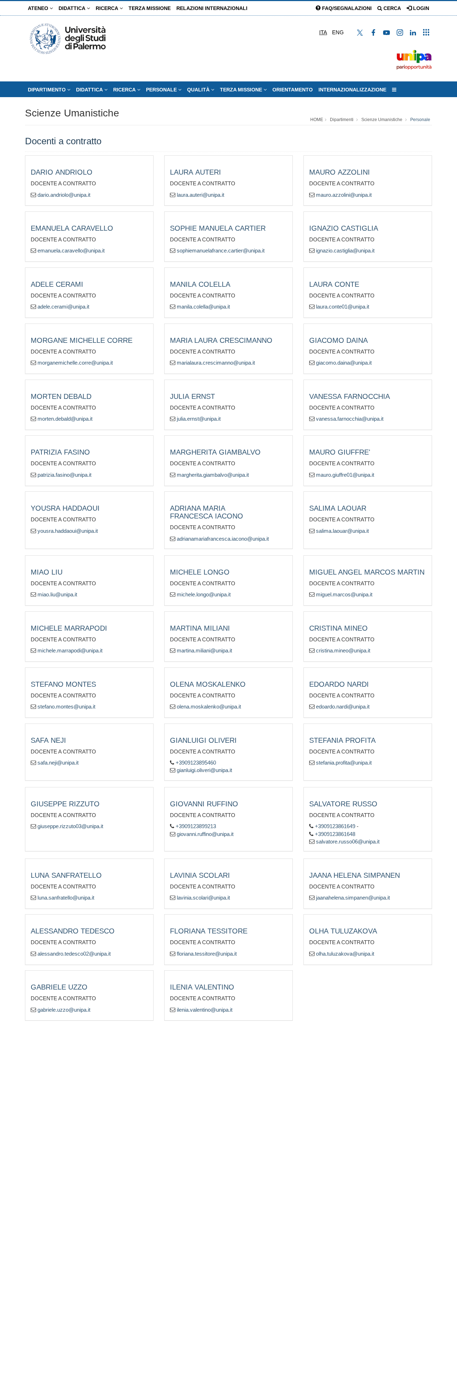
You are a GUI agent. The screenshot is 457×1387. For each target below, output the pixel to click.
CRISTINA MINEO (338, 628)
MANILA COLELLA (200, 284)
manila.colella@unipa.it (203, 307)
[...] (394, 89)
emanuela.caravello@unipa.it (71, 250)
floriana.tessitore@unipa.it (207, 954)
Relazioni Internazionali (211, 8)
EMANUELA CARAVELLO (72, 228)
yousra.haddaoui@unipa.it (67, 531)
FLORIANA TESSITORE (208, 931)
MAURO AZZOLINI (339, 172)
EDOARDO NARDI (339, 684)
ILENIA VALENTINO (202, 987)
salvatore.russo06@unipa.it (348, 841)
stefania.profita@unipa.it (344, 763)
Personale (162, 89)
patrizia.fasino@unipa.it (64, 475)
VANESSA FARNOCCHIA (349, 396)
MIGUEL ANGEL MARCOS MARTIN (367, 572)
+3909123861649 (335, 826)
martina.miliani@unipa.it (204, 650)
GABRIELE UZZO (59, 987)
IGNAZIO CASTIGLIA (343, 228)
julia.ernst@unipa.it (199, 419)
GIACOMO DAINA (338, 340)
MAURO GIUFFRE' (339, 452)
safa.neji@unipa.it (58, 763)
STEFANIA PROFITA (342, 740)
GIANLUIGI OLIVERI (203, 740)
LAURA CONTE (334, 284)
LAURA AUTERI (195, 172)
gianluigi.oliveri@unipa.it (204, 770)
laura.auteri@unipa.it (200, 195)
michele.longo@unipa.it (204, 594)
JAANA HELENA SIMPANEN (354, 875)
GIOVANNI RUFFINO (204, 804)
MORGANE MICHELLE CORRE (81, 340)
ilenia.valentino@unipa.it (204, 1010)
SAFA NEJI (48, 740)
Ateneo (39, 8)
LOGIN (420, 8)
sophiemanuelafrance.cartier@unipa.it (221, 250)
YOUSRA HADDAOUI (65, 508)
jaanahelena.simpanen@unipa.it (353, 898)
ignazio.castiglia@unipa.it (345, 250)
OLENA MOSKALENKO (208, 684)
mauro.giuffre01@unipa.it (345, 475)
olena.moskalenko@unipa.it (209, 706)
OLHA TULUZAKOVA (343, 931)
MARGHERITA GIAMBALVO (215, 452)
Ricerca (108, 8)
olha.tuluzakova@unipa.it (345, 954)
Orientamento (292, 89)
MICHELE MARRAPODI (69, 628)
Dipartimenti (341, 119)
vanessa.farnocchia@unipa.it (349, 419)
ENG (338, 32)
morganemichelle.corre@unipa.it (75, 363)
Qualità (199, 89)
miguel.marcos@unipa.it (344, 594)
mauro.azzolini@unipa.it (344, 195)
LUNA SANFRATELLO (66, 875)
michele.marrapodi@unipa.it (69, 650)
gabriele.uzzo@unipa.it (63, 1010)
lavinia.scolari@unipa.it (203, 898)
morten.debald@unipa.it (64, 419)
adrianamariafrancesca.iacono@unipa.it (223, 539)
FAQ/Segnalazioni (346, 8)
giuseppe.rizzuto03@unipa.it (70, 826)
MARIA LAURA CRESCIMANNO (221, 340)
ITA (323, 32)
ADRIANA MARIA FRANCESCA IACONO (206, 512)
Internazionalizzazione (352, 89)
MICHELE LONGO (200, 572)
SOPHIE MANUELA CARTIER (218, 228)
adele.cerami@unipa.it (63, 307)
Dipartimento (47, 89)
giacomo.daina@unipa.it (344, 363)
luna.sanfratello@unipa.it (65, 898)
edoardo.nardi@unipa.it (343, 706)
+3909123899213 (196, 826)
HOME (316, 119)
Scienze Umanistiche (72, 113)
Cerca (391, 8)
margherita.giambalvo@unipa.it (213, 475)
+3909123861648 (335, 834)
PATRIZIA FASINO (60, 452)
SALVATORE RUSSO (343, 804)
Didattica (73, 8)
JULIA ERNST (192, 396)
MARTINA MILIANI (200, 628)
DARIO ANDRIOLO (61, 172)
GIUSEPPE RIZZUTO (65, 804)
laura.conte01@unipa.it (342, 307)
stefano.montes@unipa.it (66, 706)
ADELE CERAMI (57, 284)
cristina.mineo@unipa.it (343, 650)
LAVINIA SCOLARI (200, 875)
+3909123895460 (196, 763)
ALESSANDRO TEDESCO (73, 931)
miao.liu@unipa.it (57, 594)
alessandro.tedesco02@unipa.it (74, 954)
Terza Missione (150, 8)
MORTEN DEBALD (61, 396)
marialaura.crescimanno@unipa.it (216, 363)
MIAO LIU (46, 572)
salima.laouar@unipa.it (342, 531)
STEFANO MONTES (63, 684)
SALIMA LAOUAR (337, 508)
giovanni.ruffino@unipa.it (205, 834)
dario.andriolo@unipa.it (63, 195)
